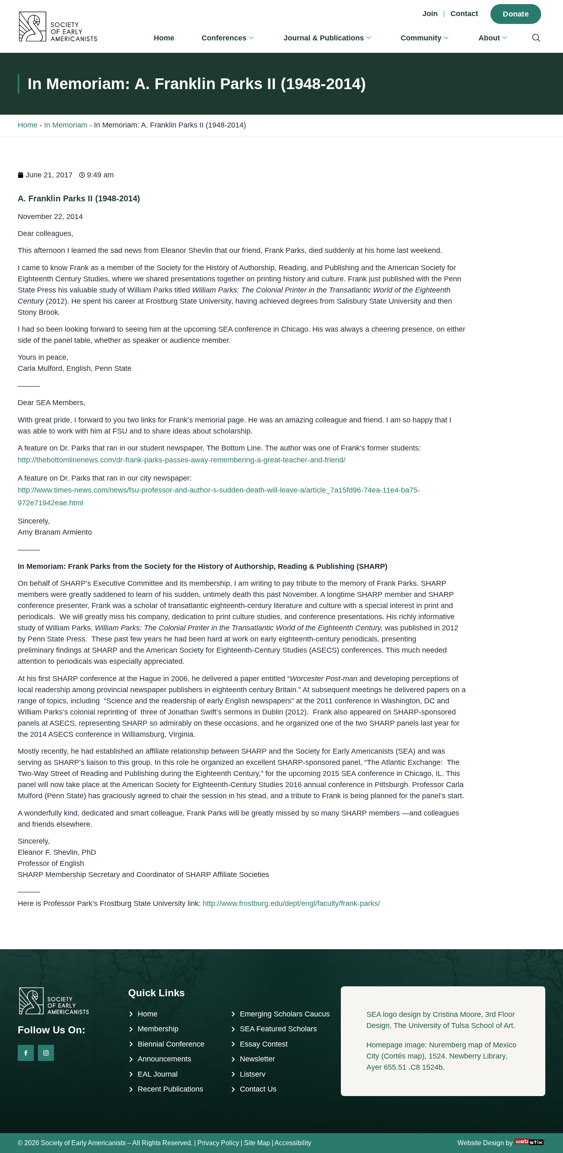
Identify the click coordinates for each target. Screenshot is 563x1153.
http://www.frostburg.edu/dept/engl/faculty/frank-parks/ (291, 903)
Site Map (257, 1142)
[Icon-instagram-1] (46, 1053)
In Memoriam (65, 125)
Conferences (224, 38)
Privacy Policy (218, 1142)
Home (164, 38)
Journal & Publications (324, 38)
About (489, 38)
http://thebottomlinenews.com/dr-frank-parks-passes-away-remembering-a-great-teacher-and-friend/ (181, 460)
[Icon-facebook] (26, 1053)
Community (421, 38)
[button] (532, 38)
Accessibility (292, 1142)
